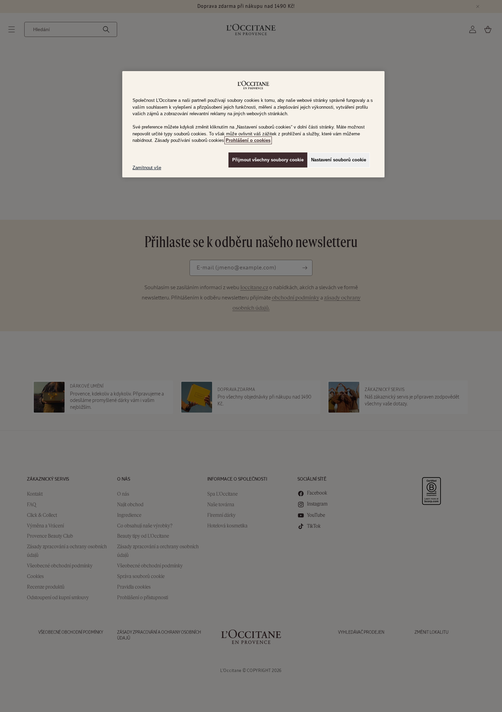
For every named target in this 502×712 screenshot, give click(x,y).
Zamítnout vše (147, 167)
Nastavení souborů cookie (338, 159)
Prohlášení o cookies (248, 140)
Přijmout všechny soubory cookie (268, 159)
